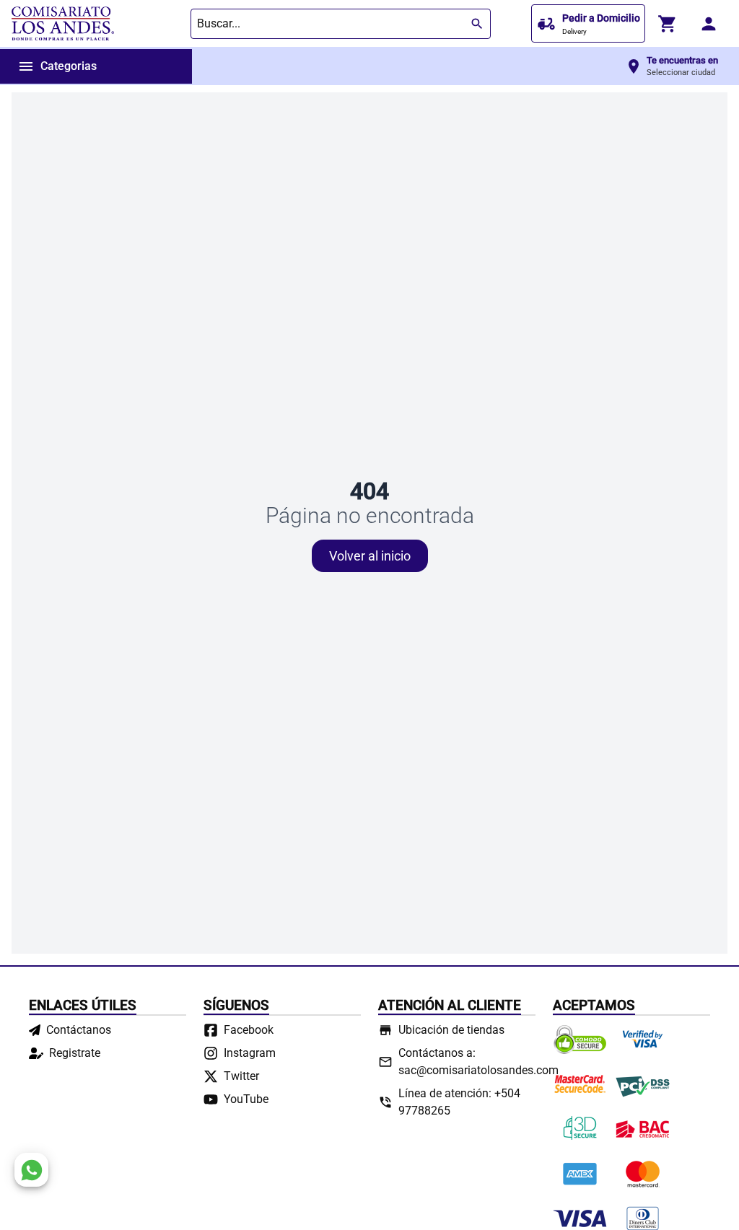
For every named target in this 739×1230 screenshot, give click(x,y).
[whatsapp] (31, 1170)
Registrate (74, 1053)
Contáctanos (78, 1030)
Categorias (57, 66)
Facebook (249, 1030)
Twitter (241, 1076)
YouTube (246, 1099)
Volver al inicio (370, 555)
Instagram (250, 1053)
